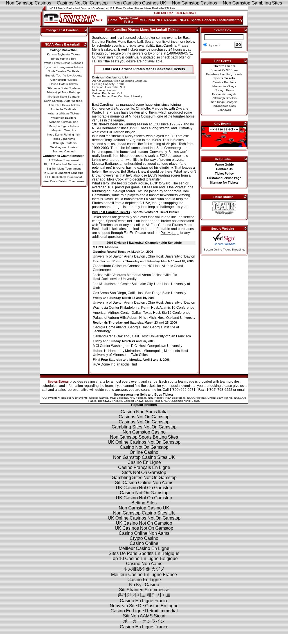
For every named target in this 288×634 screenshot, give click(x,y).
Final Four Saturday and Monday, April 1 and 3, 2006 (131, 359)
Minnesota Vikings (224, 86)
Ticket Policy (224, 173)
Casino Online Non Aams (144, 533)
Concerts (209, 20)
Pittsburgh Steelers (224, 98)
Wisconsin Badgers (63, 117)
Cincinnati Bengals (224, 94)
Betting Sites (144, 502)
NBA (151, 20)
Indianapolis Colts (224, 105)
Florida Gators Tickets (64, 83)
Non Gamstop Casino (144, 432)
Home (112, 20)
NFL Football (138, 397)
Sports (196, 20)
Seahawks (224, 109)
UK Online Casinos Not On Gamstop (144, 442)
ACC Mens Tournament (64, 160)
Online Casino (144, 452)
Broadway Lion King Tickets (224, 74)
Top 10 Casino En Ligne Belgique (144, 558)
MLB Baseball (119, 397)
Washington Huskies (63, 147)
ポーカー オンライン (144, 621)
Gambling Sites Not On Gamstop (144, 427)
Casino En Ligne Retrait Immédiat (144, 610)
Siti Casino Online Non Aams (144, 482)
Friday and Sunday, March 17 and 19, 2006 (123, 297)
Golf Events (79, 397)
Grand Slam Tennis (220, 397)
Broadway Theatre (110, 400)
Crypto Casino (144, 538)
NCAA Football (196, 397)
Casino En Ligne (144, 462)
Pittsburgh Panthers (63, 143)
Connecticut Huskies (63, 79)
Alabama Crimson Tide (63, 121)
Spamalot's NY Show (224, 70)
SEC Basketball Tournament (63, 177)
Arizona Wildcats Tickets (63, 113)
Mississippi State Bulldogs (63, 92)
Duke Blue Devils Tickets (64, 105)
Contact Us (224, 169)
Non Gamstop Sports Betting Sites (144, 437)
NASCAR (170, 20)
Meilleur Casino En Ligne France (144, 574)
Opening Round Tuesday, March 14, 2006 (123, 251)
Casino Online (144, 543)
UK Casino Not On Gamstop (144, 487)
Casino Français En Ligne (144, 467)
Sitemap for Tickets (224, 182)
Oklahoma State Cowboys (63, 88)
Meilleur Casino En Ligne (144, 548)
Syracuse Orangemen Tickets (63, 67)
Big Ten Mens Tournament (64, 168)
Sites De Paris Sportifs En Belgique (144, 553)
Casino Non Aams (144, 563)
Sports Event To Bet (128, 20)
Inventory (235, 20)
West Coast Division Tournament (64, 181)
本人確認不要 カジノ (144, 569)
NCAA (184, 20)
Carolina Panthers (224, 82)
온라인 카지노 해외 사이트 (144, 595)
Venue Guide (224, 164)
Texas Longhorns (63, 138)
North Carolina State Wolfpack (63, 100)
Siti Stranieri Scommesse (144, 589)
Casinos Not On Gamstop (144, 416)
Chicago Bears (224, 90)
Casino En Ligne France (144, 600)
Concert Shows (133, 400)
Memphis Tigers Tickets (64, 126)
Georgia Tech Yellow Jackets (63, 75)
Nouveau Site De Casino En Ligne (144, 605)
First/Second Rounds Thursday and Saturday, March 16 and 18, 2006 (143, 261)
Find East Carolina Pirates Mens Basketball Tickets (144, 69)
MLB (143, 20)
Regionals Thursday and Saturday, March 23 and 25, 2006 (135, 322)
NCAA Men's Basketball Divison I (71, 8)
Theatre (222, 20)
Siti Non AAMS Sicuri (144, 615)
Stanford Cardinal (63, 151)
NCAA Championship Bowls (181, 400)
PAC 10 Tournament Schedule (63, 172)
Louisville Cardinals (63, 109)
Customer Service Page (224, 178)
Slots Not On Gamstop (144, 472)
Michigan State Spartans (64, 96)
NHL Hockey (156, 397)
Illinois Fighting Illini (63, 58)
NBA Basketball (175, 397)
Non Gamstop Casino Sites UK (144, 457)
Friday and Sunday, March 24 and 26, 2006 (123, 341)
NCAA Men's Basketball (62, 44)
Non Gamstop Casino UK (144, 508)
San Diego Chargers (224, 101)
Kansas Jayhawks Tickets (63, 54)
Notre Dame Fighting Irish (63, 134)
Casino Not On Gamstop (144, 447)
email (241, 390)
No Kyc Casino (144, 584)
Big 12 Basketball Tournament (63, 164)
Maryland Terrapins (63, 130)
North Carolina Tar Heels (63, 71)
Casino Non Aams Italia (144, 411)
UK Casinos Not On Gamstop (144, 528)
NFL (160, 20)
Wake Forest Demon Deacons (63, 62)
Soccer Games (98, 397)
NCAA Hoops (153, 400)
